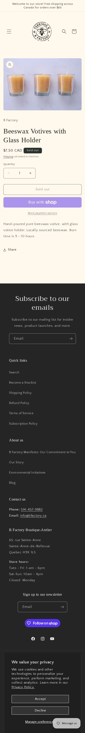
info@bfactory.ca (33, 516)
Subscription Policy (23, 424)
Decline (40, 710)
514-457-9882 (32, 509)
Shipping (8, 156)
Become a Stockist (22, 383)
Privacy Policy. (23, 687)
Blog (12, 483)
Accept (40, 699)
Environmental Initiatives (27, 472)
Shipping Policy (20, 393)
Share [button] (12, 250)
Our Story (16, 462)
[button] (9, 31)
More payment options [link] (42, 213)
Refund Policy (19, 403)
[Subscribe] (71, 338)
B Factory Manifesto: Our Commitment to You (42, 452)
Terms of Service (21, 413)
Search (14, 372)
